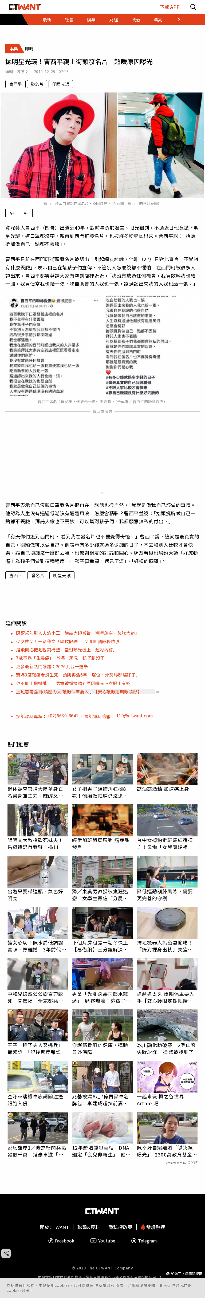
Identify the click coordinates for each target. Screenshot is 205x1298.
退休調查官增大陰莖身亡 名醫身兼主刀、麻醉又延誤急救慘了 (37, 792)
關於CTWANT (54, 1227)
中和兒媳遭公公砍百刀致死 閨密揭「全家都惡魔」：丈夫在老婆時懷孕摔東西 (36, 997)
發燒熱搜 (155, 1227)
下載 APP (170, 7)
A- (26, 213)
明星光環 (60, 84)
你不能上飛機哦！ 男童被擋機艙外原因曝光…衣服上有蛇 (73, 683)
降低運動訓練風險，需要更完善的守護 (165, 895)
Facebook (64, 1240)
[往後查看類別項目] (175, 19)
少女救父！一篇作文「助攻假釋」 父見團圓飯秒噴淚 (68, 641)
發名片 (37, 84)
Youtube (106, 1240)
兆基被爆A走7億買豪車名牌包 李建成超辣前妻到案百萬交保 (100, 1100)
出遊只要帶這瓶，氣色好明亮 (35, 895)
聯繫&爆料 (88, 1227)
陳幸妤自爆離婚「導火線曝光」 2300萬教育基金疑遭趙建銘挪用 (167, 1151)
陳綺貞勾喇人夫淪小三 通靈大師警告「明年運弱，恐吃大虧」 (77, 633)
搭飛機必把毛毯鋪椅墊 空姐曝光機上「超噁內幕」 (66, 649)
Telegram (147, 1240)
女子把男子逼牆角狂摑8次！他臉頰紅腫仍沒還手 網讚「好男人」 (102, 792)
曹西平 (15, 84)
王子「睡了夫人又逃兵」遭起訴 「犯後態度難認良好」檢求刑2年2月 (36, 1048)
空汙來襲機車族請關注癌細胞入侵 (35, 1100)
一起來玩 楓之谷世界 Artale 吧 (160, 1100)
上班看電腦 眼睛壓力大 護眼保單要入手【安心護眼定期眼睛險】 (79, 691)
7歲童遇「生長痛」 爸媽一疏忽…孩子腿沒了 (60, 658)
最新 (47, 19)
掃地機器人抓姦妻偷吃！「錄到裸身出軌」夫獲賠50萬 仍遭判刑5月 (165, 946)
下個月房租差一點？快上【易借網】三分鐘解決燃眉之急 (100, 946)
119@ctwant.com (134, 715)
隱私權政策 (105, 1285)
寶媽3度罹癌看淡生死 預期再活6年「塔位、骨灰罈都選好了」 (78, 674)
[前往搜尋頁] (193, 7)
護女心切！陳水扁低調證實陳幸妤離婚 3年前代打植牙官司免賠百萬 (36, 946)
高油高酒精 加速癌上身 (163, 788)
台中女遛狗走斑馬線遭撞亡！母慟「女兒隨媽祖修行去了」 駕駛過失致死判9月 (166, 843)
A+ (12, 213)
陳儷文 (22, 71)
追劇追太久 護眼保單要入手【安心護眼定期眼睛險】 (167, 997)
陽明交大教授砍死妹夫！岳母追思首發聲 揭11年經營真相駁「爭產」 (35, 843)
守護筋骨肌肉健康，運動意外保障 (100, 1048)
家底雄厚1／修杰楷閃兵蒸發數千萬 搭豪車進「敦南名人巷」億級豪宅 (36, 1151)
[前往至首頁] (25, 7)
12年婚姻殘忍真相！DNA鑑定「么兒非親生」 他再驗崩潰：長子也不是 (101, 1151)
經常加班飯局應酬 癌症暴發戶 (100, 843)
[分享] (6, 1253)
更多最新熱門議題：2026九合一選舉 (52, 666)
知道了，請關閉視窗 (186, 1273)
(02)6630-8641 (64, 715)
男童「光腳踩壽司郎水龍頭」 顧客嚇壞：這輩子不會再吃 (101, 997)
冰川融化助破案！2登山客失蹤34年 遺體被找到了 (166, 1048)
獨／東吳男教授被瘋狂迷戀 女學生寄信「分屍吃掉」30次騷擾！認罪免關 (100, 895)
